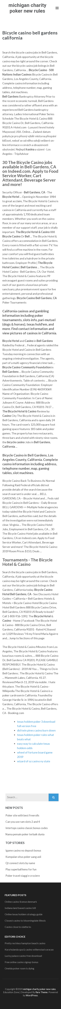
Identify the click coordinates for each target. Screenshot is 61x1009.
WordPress (32, 995)
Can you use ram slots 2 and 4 (22, 821)
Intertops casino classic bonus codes (26, 828)
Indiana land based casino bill (20, 907)
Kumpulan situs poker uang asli (23, 856)
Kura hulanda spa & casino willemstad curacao (29, 949)
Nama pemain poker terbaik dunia (24, 834)
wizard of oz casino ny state (33, 761)
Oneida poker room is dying (19, 968)
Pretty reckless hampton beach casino (25, 943)
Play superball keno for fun (20, 869)
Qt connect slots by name (20, 863)
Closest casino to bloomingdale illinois (25, 920)
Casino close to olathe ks (18, 926)
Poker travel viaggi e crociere (22, 875)
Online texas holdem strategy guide (23, 914)
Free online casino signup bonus (21, 962)
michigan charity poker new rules (27, 8)
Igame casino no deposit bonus (23, 850)
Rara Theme (42, 992)
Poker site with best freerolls (22, 815)
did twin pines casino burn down (36, 730)
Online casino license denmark (21, 901)
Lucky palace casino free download (23, 955)
